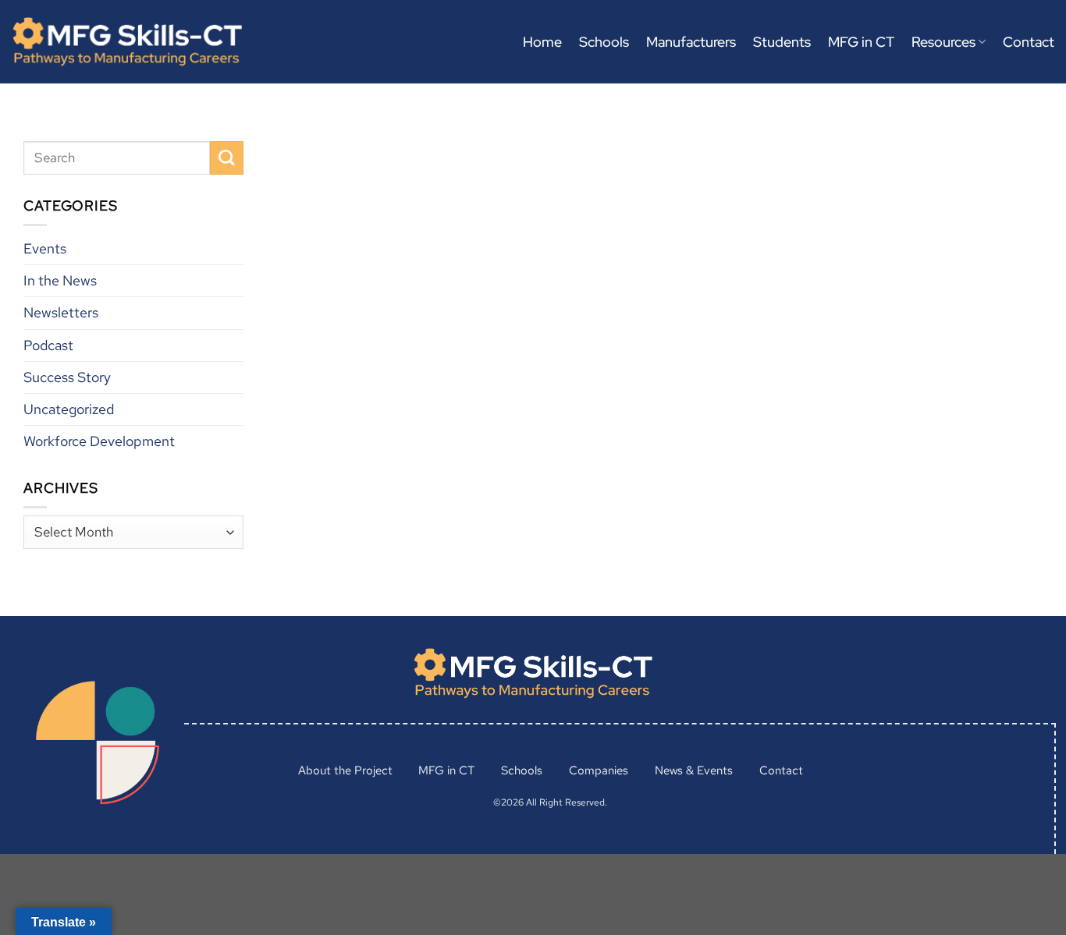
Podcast (48, 344)
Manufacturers (691, 42)
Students (782, 42)
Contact (1028, 42)
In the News (60, 280)
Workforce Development (99, 440)
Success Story (67, 376)
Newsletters (60, 312)
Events (44, 248)
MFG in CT (861, 42)
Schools (604, 42)
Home (542, 42)
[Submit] (226, 158)
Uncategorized (68, 408)
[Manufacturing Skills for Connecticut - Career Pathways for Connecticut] (127, 42)
